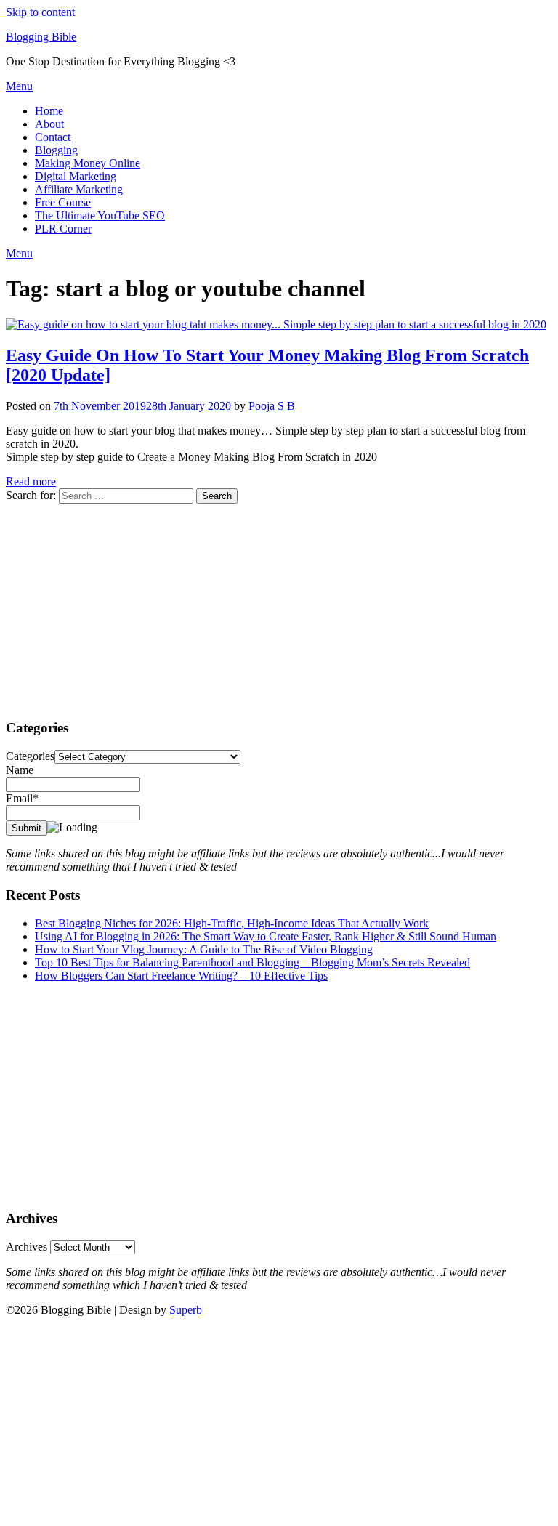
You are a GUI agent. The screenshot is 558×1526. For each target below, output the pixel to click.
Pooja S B (271, 406)
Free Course (63, 202)
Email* (22, 798)
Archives (26, 1246)
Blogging (56, 150)
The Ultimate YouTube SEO (100, 215)
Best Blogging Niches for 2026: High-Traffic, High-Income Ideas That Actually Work (232, 923)
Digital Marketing (75, 176)
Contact (52, 137)
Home (49, 111)
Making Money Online (87, 163)
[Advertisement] (279, 605)
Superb (185, 1310)
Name (19, 770)
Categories (30, 756)
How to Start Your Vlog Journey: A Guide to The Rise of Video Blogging (204, 949)
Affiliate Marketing (79, 189)
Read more (31, 481)
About (49, 124)
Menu (19, 86)
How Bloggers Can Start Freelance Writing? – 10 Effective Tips (181, 975)
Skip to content (40, 12)
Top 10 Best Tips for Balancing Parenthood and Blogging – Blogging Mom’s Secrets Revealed (252, 962)
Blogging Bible (41, 37)
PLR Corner (63, 228)
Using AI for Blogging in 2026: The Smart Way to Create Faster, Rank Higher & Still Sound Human (265, 936)
